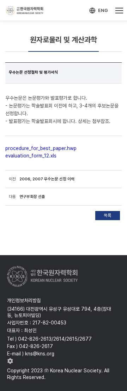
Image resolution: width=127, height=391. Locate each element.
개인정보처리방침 (24, 300)
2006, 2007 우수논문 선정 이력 (46, 178)
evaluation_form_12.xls (30, 156)
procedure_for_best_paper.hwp (41, 148)
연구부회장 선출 (32, 196)
